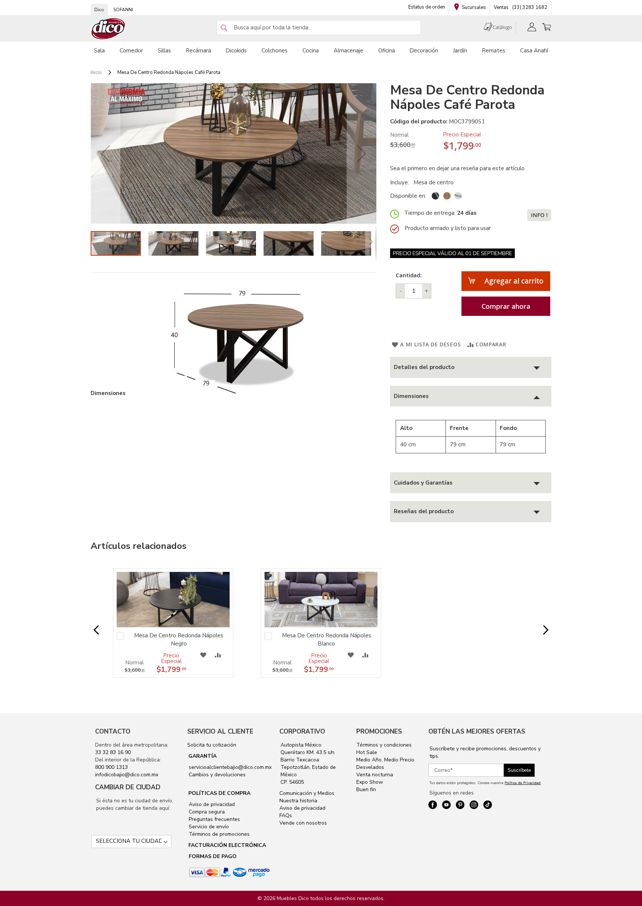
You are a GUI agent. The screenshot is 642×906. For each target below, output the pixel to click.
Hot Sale (366, 752)
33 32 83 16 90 (113, 752)
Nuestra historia (298, 800)
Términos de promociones (218, 834)
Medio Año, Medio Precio (385, 759)
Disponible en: (408, 196)
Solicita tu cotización (211, 744)
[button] (105, 153)
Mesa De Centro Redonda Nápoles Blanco (326, 639)
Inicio (96, 72)
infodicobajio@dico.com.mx (126, 774)
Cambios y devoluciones (216, 774)
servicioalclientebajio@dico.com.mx (230, 767)
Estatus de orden (426, 7)
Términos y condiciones (384, 744)
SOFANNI (123, 10)
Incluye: (401, 182)
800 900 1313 (111, 767)
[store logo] (108, 29)
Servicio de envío (208, 826)
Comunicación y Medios (306, 793)
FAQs (285, 815)
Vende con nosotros (303, 822)
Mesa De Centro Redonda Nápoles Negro (178, 639)
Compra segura (206, 811)
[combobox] (319, 27)
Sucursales (474, 7)
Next (539, 630)
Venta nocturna (374, 774)
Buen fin (366, 789)
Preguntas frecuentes (213, 819)
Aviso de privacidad (211, 804)
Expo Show (369, 782)
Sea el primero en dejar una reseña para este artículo (457, 168)
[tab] (470, 367)
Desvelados (370, 767)
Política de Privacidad (523, 783)
